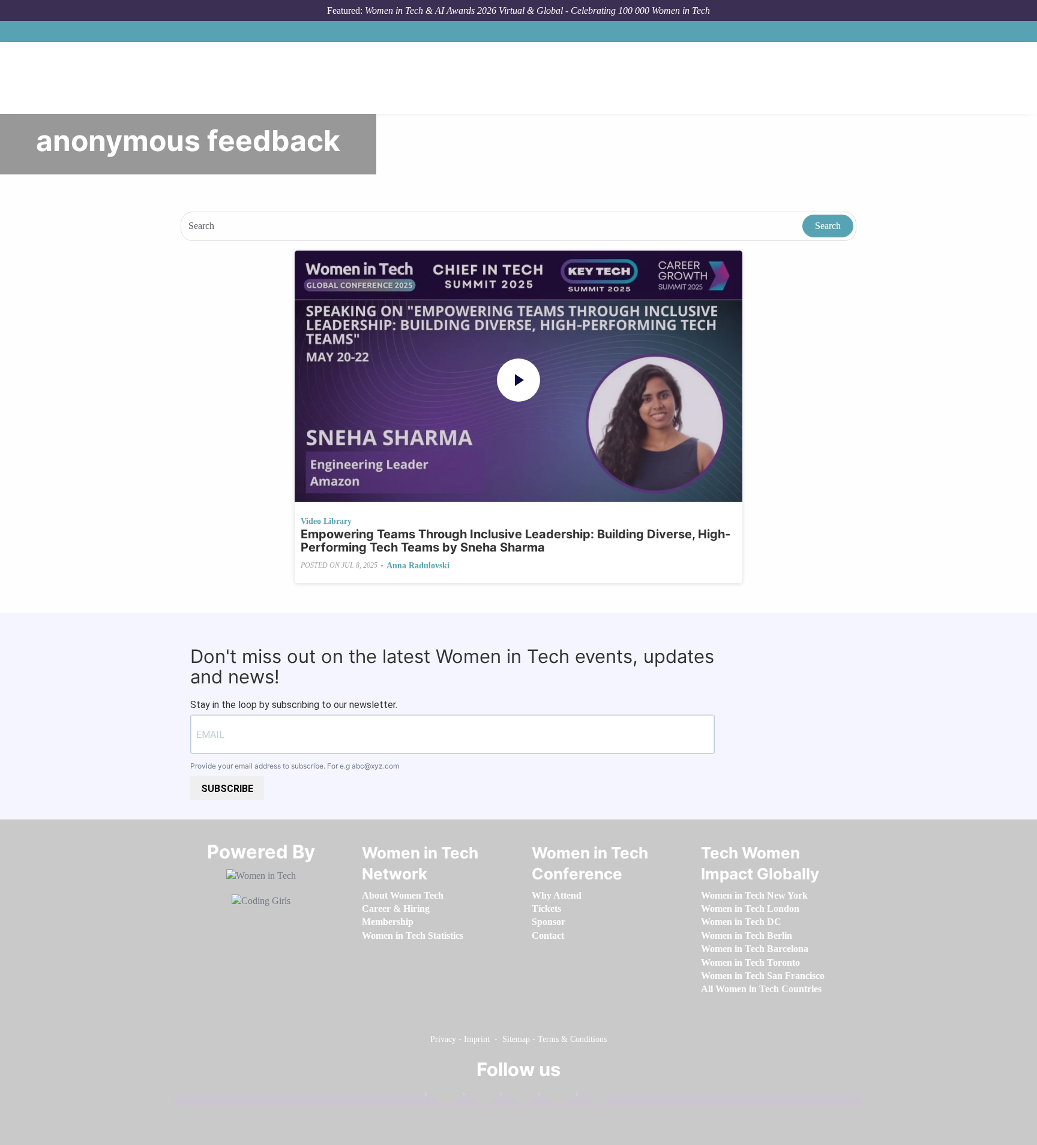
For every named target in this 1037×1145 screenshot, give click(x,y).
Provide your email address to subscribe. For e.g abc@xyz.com (294, 765)
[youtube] (592, 1096)
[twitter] (554, 1096)
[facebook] (441, 1096)
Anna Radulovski (417, 565)
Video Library (326, 521)
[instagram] (517, 1096)
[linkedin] (479, 1096)
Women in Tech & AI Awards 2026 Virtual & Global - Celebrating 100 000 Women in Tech (537, 10)
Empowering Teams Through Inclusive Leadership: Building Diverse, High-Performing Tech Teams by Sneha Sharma (515, 541)
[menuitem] (402, 895)
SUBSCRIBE (227, 788)
